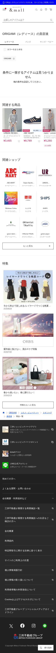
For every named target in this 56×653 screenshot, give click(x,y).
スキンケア (47, 413)
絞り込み (48, 648)
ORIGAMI (13, 413)
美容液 (9, 416)
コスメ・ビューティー (30, 413)
